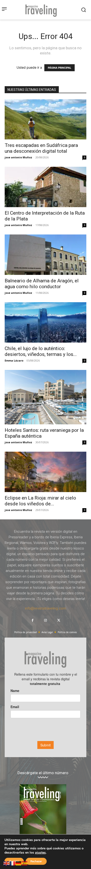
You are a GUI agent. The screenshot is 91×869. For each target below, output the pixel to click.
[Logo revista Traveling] (42, 9)
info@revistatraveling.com (45, 608)
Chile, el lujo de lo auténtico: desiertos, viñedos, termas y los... (41, 351)
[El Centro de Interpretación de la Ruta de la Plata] (45, 187)
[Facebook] (32, 620)
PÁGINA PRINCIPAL (59, 67)
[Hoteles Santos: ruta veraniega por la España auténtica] (45, 397)
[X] (58, 620)
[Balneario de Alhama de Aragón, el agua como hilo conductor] (45, 254)
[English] (7, 863)
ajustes (40, 853)
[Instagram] (45, 620)
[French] (13, 863)
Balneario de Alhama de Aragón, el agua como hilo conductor (42, 283)
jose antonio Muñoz (18, 157)
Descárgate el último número (43, 773)
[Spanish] (25, 863)
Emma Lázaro (14, 360)
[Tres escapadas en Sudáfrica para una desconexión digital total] (45, 119)
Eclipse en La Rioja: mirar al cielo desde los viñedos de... (40, 501)
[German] (19, 863)
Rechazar (36, 861)
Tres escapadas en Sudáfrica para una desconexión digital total (41, 148)
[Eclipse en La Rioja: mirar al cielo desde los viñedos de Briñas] (45, 472)
